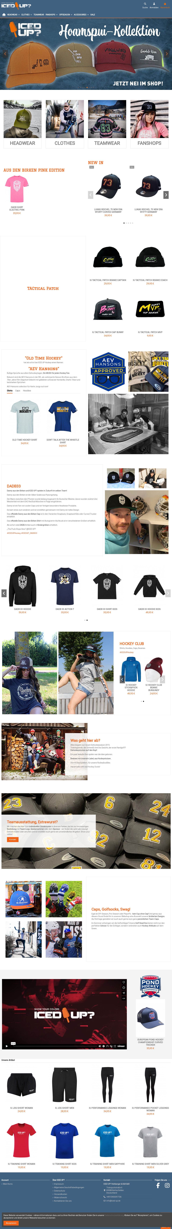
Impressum (59, 1184)
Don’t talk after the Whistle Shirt (63, 441)
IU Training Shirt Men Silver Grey (150, 1164)
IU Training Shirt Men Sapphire (107, 1164)
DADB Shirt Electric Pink (16, 208)
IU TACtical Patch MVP (150, 332)
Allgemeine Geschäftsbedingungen (69, 1187)
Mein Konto (8, 1184)
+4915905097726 (113, 1197)
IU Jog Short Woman (21, 1108)
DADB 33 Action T (107, 609)
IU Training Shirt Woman (21, 1164)
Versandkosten (60, 1194)
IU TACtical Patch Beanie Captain (108, 280)
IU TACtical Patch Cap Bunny (107, 332)
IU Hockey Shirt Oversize (108, 209)
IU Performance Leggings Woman (107, 1108)
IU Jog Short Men (64, 1108)
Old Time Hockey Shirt (24, 440)
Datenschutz (59, 1191)
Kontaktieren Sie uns (63, 1201)
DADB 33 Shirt (22, 609)
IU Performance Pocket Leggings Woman (150, 1109)
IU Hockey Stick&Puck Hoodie (153, 687)
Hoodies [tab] (27, 390)
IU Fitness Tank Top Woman (148, 209)
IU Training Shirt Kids (64, 1164)
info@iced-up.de (113, 1201)
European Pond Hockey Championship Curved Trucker (150, 1042)
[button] (78, 87)
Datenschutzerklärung (114, 1215)
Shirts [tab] (9, 390)
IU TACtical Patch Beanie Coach (150, 280)
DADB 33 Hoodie (64, 609)
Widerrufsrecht (60, 1197)
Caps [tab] (17, 390)
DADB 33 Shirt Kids (149, 609)
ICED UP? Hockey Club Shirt (131, 687)
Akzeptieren (11, 1223)
